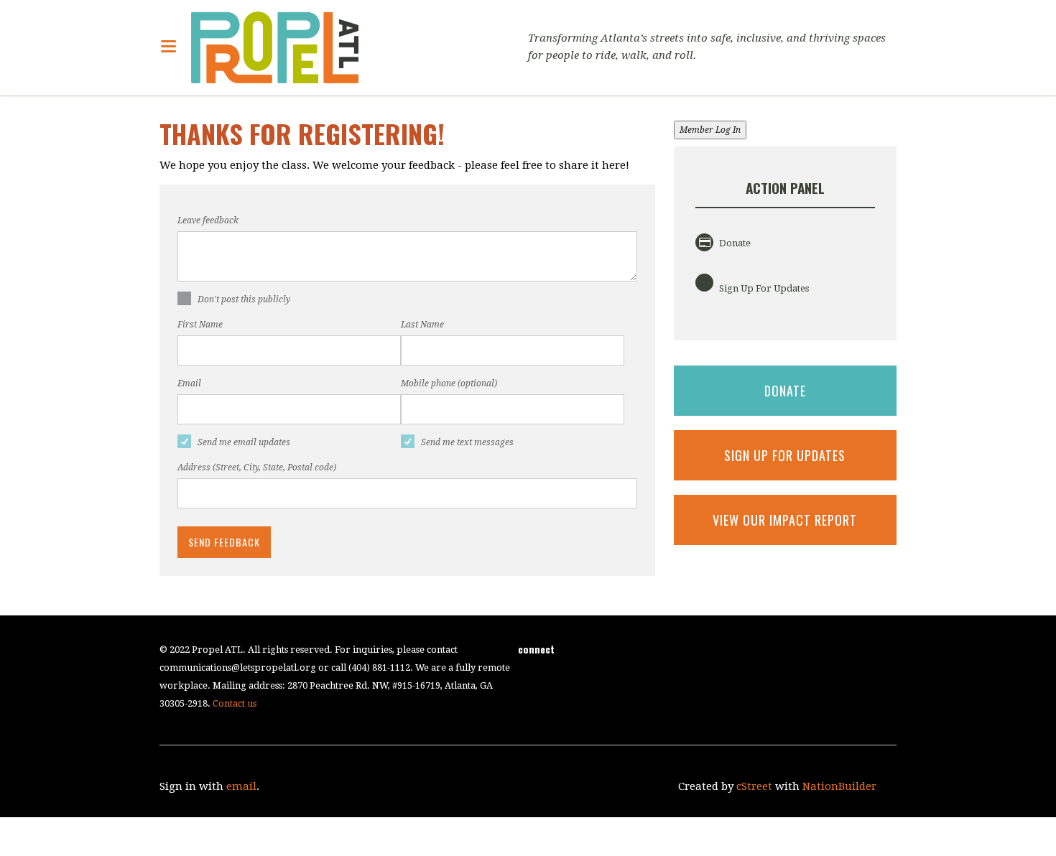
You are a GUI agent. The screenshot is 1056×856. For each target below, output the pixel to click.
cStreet (754, 786)
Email (189, 383)
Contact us (234, 703)
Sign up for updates (785, 455)
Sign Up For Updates (763, 288)
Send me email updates (244, 442)
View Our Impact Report (785, 520)
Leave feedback (207, 220)
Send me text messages (467, 442)
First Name (200, 325)
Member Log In (710, 130)
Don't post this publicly (244, 299)
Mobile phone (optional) (449, 383)
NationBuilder (839, 786)
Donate (734, 243)
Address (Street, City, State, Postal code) (256, 467)
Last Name (422, 325)
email (241, 786)
